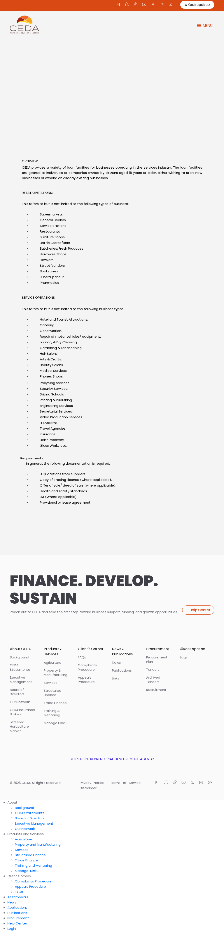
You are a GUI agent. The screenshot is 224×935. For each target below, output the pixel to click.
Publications (122, 670)
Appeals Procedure (86, 679)
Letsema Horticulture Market (19, 726)
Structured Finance (52, 692)
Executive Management (21, 679)
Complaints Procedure (87, 667)
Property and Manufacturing (38, 844)
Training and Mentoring (33, 865)
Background (19, 657)
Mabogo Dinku (55, 723)
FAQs (82, 657)
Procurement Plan (157, 659)
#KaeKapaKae (197, 4)
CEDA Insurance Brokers (22, 712)
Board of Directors (17, 692)
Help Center (199, 609)
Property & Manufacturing (55, 672)
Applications (17, 907)
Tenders (152, 669)
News (116, 662)
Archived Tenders (153, 679)
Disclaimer (88, 788)
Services (50, 683)
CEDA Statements (20, 667)
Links (115, 678)
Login (184, 657)
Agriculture (52, 662)
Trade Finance (55, 703)
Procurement (18, 918)
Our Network (20, 702)
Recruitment (156, 690)
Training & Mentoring (52, 713)
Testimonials (17, 897)
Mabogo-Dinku (26, 870)
